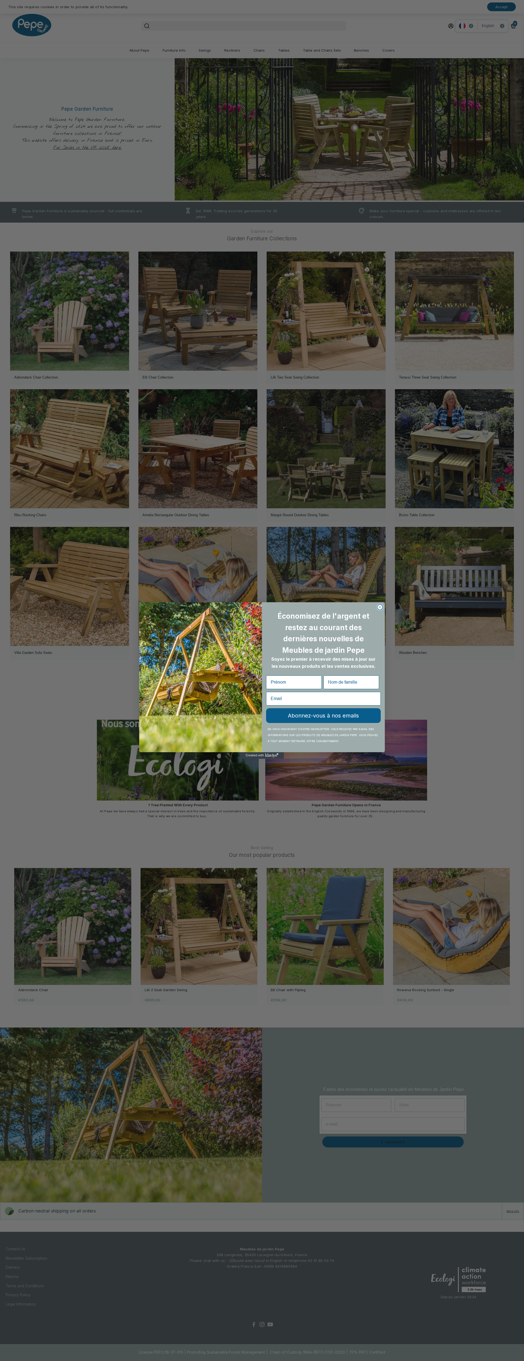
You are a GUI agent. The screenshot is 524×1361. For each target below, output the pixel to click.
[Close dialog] (380, 607)
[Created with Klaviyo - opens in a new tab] (262, 755)
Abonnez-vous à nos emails (323, 715)
